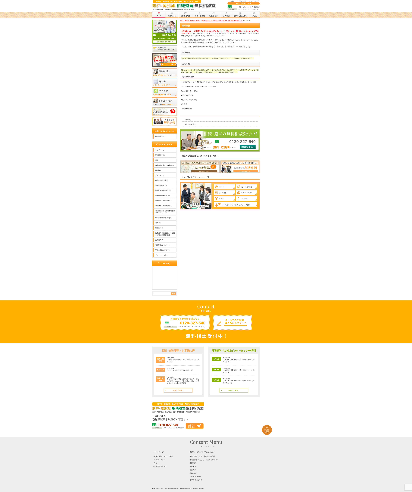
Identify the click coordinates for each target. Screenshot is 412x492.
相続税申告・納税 (162, 195)
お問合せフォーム (160, 466)
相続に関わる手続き (163, 190)
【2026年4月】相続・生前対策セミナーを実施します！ (238, 371)
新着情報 (158, 170)
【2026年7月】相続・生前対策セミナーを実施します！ (238, 361)
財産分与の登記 (195, 476)
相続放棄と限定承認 (163, 205)
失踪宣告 (188, 120)
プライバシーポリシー (162, 255)
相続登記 (193, 463)
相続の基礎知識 (161, 180)
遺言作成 (193, 470)
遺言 (158, 223)
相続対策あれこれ (162, 245)
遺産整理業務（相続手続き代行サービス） (165, 212)
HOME (232, 1)
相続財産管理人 (190, 124)
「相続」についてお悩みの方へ (201, 452)
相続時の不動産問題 (163, 200)
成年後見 (159, 228)
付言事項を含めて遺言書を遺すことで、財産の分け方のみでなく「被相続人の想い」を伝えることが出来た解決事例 (183, 381)
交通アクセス (242, 1)
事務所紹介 (160, 155)
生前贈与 (159, 240)
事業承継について (162, 250)
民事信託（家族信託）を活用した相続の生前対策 (165, 234)
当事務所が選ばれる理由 (164, 165)
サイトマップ (255, 1)
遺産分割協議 (161, 185)
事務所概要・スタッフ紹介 (163, 456)
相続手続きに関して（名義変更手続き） (204, 460)
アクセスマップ (159, 460)
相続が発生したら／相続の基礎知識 (202, 456)
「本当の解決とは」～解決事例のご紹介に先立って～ (183, 361)
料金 (156, 160)
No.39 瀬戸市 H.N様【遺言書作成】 (180, 370)
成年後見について (196, 480)
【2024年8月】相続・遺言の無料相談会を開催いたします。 (238, 382)
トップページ (159, 150)
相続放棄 (193, 466)
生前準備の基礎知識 (163, 218)
